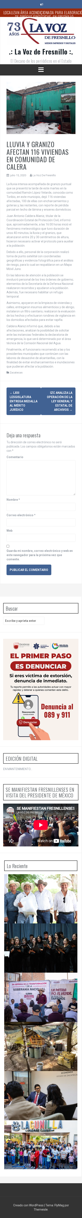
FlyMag (59, 1205)
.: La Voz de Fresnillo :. (41, 51)
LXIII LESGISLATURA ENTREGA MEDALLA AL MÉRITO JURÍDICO (23, 401)
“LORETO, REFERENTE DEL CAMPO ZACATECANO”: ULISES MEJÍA (41, 981)
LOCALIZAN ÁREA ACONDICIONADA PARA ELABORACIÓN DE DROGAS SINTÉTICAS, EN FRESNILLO (38, 1032)
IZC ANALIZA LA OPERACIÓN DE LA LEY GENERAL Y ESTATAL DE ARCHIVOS (59, 401)
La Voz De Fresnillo (44, 175)
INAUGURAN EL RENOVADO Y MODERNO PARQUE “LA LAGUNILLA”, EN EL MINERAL (41, 1128)
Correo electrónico (21, 515)
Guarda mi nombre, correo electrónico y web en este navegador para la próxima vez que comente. (40, 555)
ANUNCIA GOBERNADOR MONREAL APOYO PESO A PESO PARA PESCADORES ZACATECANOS (41, 882)
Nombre (13, 499)
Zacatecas (16, 372)
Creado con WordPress (28, 1205)
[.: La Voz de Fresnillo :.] (41, 32)
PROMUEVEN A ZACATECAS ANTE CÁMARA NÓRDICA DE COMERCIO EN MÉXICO (37, 1079)
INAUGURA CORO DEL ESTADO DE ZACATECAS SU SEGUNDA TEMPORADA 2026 (39, 931)
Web (9, 530)
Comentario (15, 457)
